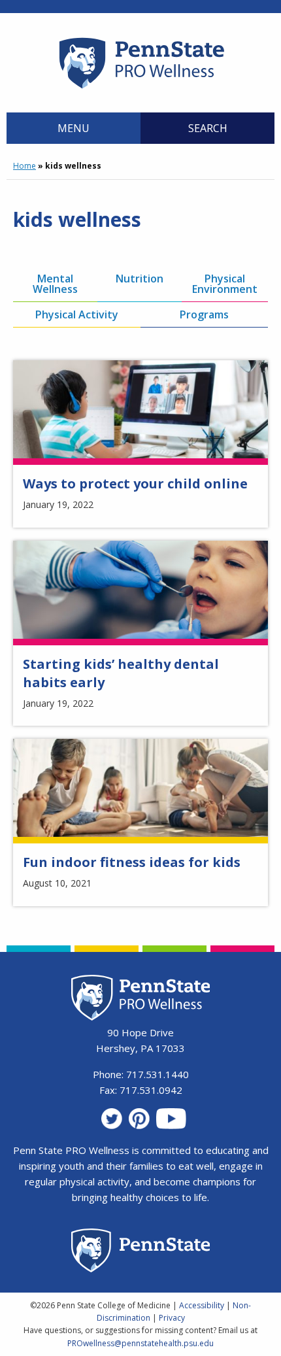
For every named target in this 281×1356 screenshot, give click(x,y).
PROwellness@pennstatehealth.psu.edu (140, 1343)
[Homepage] (141, 88)
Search (207, 128)
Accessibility (201, 1305)
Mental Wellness (55, 283)
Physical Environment (224, 283)
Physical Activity (76, 314)
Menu (74, 128)
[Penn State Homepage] (140, 1252)
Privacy (172, 1317)
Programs (204, 314)
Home (24, 165)
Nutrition (139, 278)
